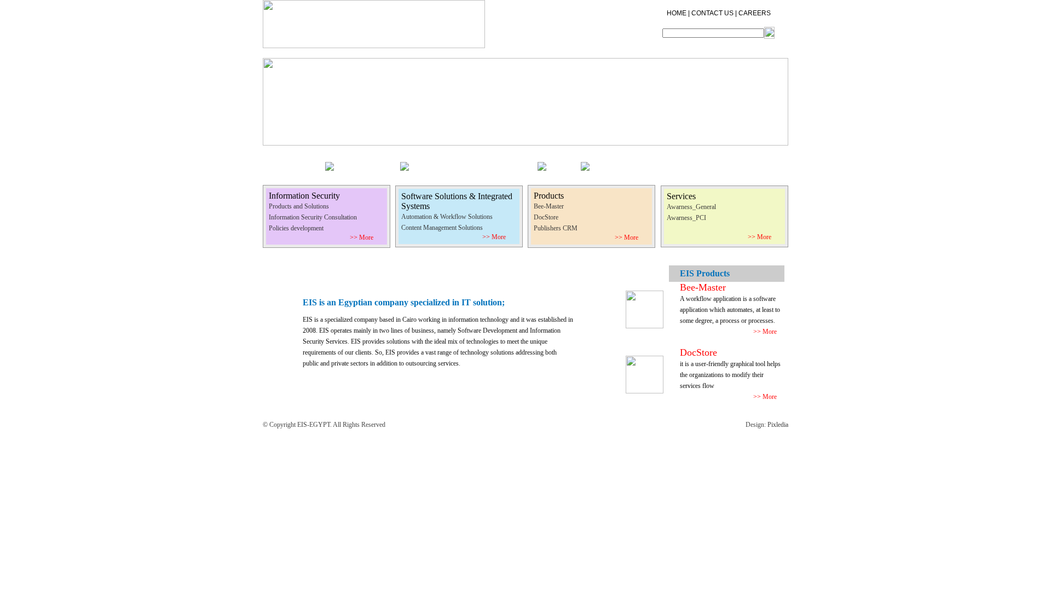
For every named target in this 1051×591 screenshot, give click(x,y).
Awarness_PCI (686, 218)
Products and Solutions (299, 206)
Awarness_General (691, 207)
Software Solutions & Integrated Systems (477, 163)
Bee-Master (549, 206)
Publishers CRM (556, 228)
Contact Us (648, 163)
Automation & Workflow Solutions (447, 217)
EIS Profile (309, 163)
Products (568, 163)
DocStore (546, 217)
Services (610, 163)
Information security (371, 163)
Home (276, 163)
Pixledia (777, 424)
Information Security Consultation (313, 217)
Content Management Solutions (442, 227)
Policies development (296, 228)
